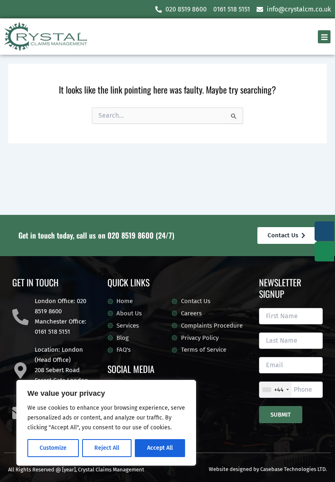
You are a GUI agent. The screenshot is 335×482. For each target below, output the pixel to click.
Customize (53, 447)
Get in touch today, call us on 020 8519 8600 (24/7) (96, 235)
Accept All (160, 447)
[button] (324, 37)
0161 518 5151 (52, 331)
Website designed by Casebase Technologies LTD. (268, 469)
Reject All (106, 447)
